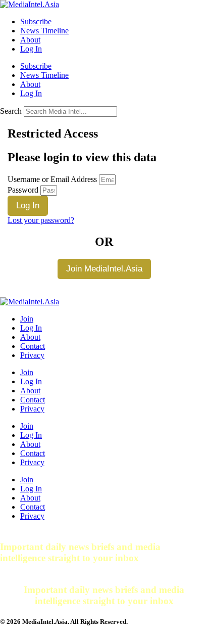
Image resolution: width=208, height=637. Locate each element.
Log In (31, 48)
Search (11, 111)
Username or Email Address (52, 179)
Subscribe (35, 21)
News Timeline (44, 30)
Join (26, 318)
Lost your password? (41, 220)
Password (23, 190)
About (30, 39)
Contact (32, 346)
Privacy (32, 355)
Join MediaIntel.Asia (104, 269)
